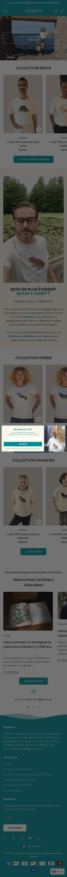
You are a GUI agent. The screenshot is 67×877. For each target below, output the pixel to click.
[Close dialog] (63, 427)
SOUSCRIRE (23, 444)
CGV (39, 448)
